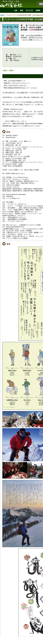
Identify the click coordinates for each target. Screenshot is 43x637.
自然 (21, 10)
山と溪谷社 (11, 4)
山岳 (15, 10)
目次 (5, 70)
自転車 (38, 10)
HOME (2, 15)
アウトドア (29, 10)
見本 (11, 70)
